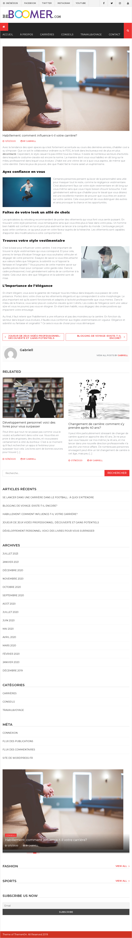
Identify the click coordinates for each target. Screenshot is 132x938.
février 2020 (11, 653)
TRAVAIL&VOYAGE (91, 34)
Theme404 (20, 934)
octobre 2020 (12, 587)
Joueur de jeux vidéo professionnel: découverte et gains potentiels (34, 337)
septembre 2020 (13, 595)
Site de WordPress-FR (18, 758)
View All (121, 866)
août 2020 (9, 603)
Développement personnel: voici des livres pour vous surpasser (29, 424)
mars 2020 (9, 645)
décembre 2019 (13, 670)
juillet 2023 (10, 553)
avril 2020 (9, 637)
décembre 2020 (13, 570)
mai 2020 (8, 628)
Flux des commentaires (19, 749)
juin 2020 (9, 620)
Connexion (10, 732)
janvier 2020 (11, 662)
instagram (64, 3)
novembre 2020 (13, 578)
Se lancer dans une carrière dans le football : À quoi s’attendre (48, 497)
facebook (30, 3)
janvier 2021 (11, 562)
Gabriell (31, 141)
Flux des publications (18, 741)
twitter (47, 3)
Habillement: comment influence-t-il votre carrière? (40, 514)
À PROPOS (26, 34)
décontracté (9, 154)
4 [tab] (38, 853)
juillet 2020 (11, 612)
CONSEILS (67, 34)
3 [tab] (34, 853)
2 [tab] (31, 853)
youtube (81, 3)
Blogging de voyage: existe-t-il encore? (99, 337)
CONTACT (114, 34)
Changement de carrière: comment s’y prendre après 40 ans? (96, 425)
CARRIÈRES (47, 34)
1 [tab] (28, 853)
